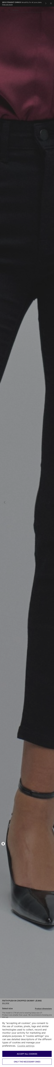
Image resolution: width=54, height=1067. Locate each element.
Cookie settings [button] (25, 1045)
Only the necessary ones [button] (27, 1061)
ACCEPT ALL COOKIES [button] (27, 1054)
